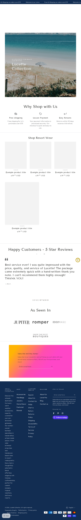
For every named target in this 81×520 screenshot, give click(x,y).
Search (31, 395)
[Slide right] (42, 254)
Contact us (44, 404)
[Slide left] (38, 254)
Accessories (21, 394)
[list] (40, 121)
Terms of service (11, 512)
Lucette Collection (15, 507)
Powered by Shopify (11, 510)
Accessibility (32, 424)
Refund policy (22, 510)
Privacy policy (32, 510)
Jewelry (20, 401)
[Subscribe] (52, 366)
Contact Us (32, 401)
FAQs (30, 404)
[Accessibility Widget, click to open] (78, 260)
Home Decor (21, 404)
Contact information (13, 515)
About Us (31, 398)
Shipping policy (22, 512)
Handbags (20, 398)
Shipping (31, 420)
